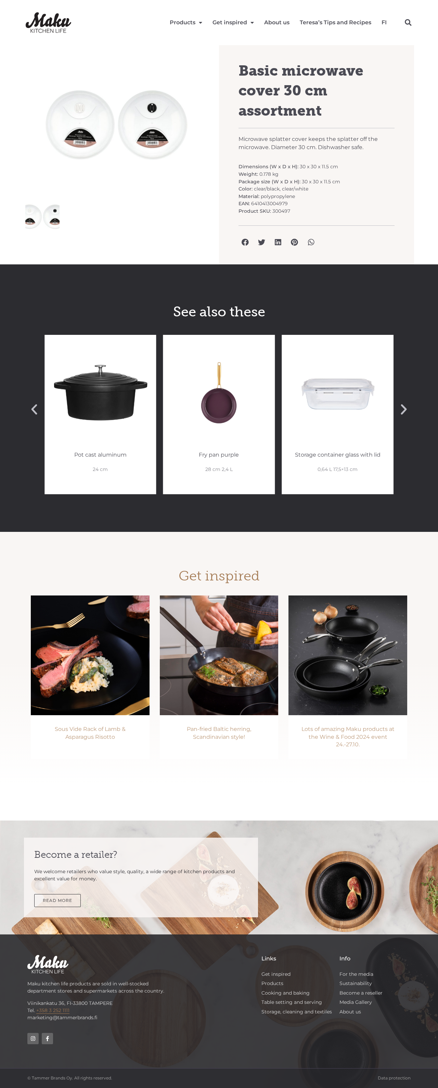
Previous (15, 128)
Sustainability (355, 983)
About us (276, 22)
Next (217, 128)
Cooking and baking (285, 993)
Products (182, 22)
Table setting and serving (291, 1002)
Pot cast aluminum (100, 454)
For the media (356, 974)
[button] (408, 23)
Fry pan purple (219, 454)
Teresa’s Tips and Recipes (335, 22)
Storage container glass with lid (338, 454)
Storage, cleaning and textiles (296, 1012)
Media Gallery (355, 1002)
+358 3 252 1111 (52, 1010)
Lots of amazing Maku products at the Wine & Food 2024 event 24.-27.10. (348, 737)
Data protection (394, 1077)
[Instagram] (33, 1038)
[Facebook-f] (47, 1038)
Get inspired (229, 22)
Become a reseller (361, 993)
